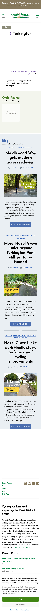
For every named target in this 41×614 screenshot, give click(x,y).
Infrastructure (28, 236)
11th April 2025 (28, 168)
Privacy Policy (25, 610)
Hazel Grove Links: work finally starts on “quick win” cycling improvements (20, 352)
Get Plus (5, 494)
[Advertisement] (20, 453)
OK (20, 599)
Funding (17, 236)
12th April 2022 (28, 367)
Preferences (20, 605)
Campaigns (20, 148)
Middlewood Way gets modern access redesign (20, 158)
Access (12, 148)
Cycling (28, 148)
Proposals (20, 238)
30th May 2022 (28, 267)
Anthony (15, 168)
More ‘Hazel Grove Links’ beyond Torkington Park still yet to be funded (20, 253)
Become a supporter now (19, 3)
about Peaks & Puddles (21, 547)
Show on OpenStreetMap (19, 71)
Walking (17, 338)
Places (4, 489)
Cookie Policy (14, 610)
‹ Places (6, 27)
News (4, 486)
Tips (3, 491)
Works (24, 338)
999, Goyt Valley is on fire (13, 569)
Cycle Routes (7, 483)
